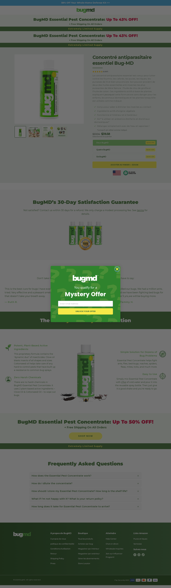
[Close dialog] (117, 269)
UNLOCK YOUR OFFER (85, 311)
